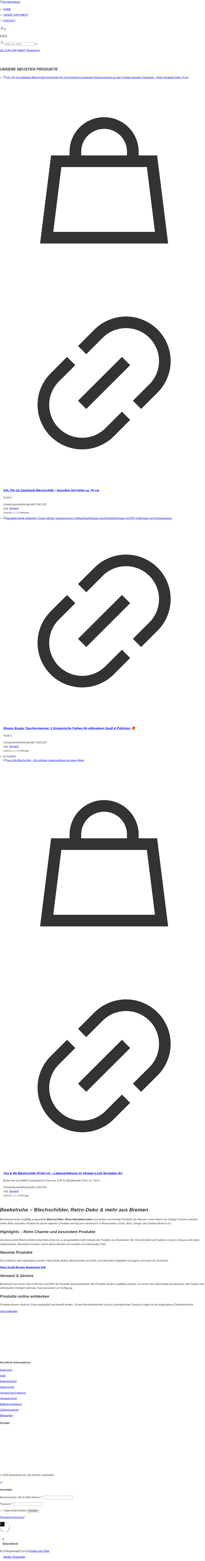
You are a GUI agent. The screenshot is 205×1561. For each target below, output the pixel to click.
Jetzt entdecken (9, 1311)
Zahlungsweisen (9, 1409)
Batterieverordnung (11, 1404)
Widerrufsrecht (8, 1381)
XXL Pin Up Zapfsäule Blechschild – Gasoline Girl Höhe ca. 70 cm (51, 490)
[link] (36, 44)
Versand (14, 508)
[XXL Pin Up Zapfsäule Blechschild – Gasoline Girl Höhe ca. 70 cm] (104, 77)
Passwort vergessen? (12, 1517)
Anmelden (33, 1511)
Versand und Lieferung (13, 1393)
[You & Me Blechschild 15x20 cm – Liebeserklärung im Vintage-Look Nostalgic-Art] (104, 760)
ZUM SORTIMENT (15, 50)
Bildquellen (6, 1415)
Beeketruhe (33, 50)
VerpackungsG (8, 1398)
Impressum (6, 1370)
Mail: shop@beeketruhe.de (15, 1438)
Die (2, 50)
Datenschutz (7, 1387)
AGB (2, 1375)
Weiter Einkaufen (14, 1557)
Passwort (6, 1504)
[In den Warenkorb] (104, 280)
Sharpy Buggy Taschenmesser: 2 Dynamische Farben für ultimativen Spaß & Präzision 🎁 (69, 728)
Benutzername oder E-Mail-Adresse (21, 1497)
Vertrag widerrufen (10, 1468)
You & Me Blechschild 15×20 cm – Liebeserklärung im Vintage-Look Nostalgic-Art (62, 1173)
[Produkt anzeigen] (104, 482)
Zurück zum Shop (39, 1551)
